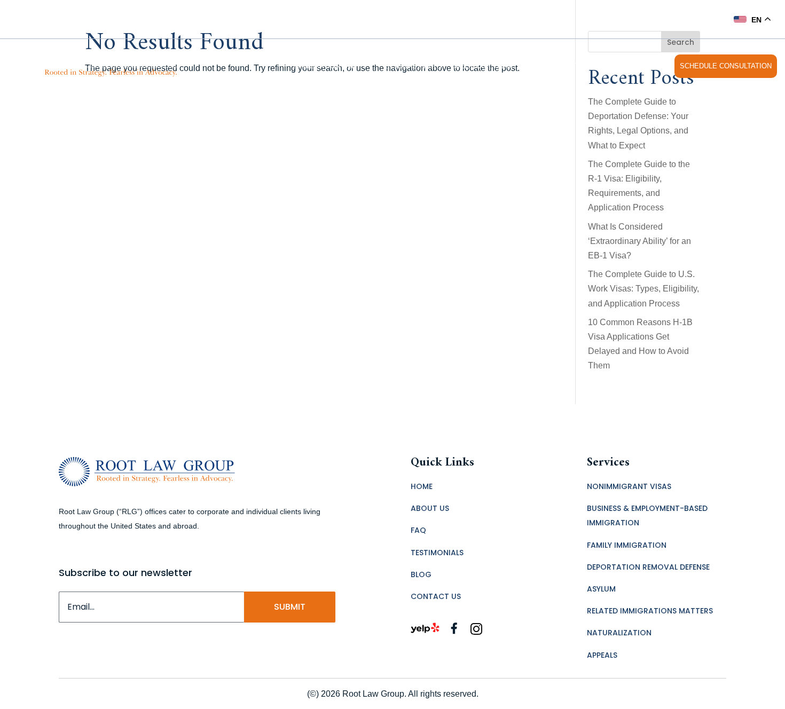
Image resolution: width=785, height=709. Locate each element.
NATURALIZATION (619, 632)
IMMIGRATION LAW (325, 66)
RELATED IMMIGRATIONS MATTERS (650, 610)
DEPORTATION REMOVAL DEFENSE (648, 567)
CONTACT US (643, 66)
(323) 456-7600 (689, 18)
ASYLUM (601, 589)
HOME (422, 486)
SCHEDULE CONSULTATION (726, 66)
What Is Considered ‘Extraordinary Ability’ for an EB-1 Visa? (639, 241)
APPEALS (602, 655)
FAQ (530, 66)
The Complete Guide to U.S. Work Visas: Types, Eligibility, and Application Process (643, 289)
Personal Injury (410, 66)
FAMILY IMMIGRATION (626, 545)
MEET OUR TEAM (483, 66)
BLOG (421, 574)
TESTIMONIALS (584, 66)
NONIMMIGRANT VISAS (629, 486)
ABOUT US (430, 508)
